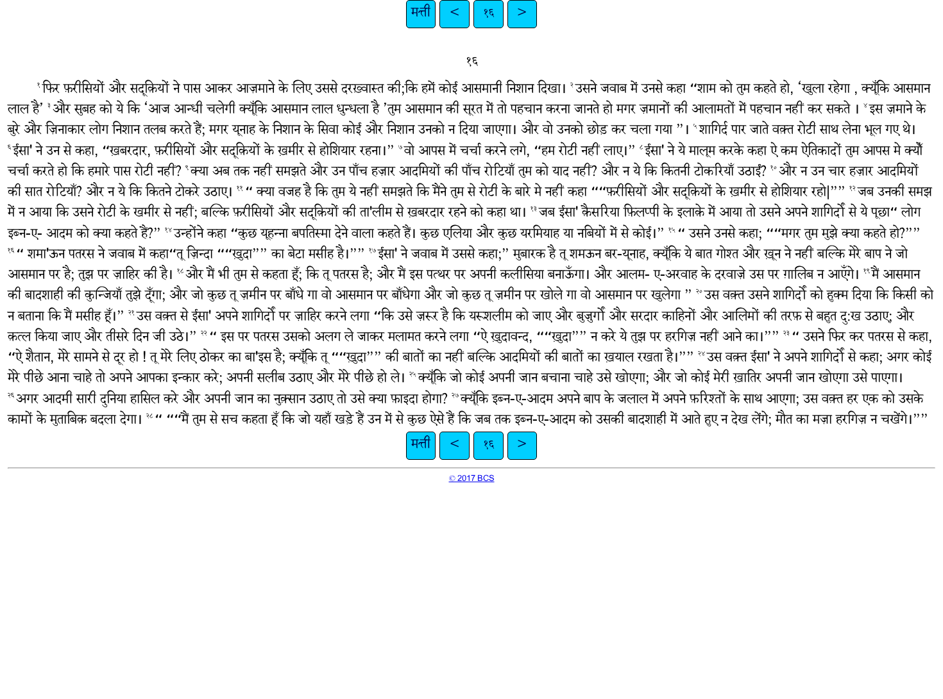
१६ (488, 14)
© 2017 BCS (472, 479)
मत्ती (420, 14)
